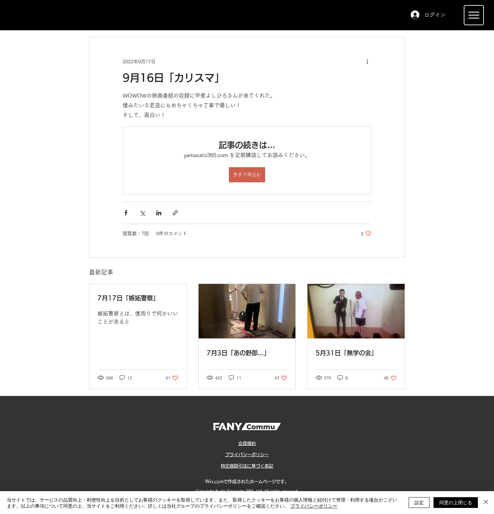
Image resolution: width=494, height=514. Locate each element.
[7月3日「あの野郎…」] (247, 311)
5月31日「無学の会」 (346, 353)
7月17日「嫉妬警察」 (128, 298)
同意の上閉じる (455, 502)
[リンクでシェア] (175, 213)
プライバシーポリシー (313, 505)
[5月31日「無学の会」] (356, 311)
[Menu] (474, 15)
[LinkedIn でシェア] (159, 213)
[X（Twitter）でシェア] (142, 213)
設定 (419, 502)
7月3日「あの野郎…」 (238, 353)
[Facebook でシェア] (126, 213)
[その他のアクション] (367, 62)
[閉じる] (486, 503)
